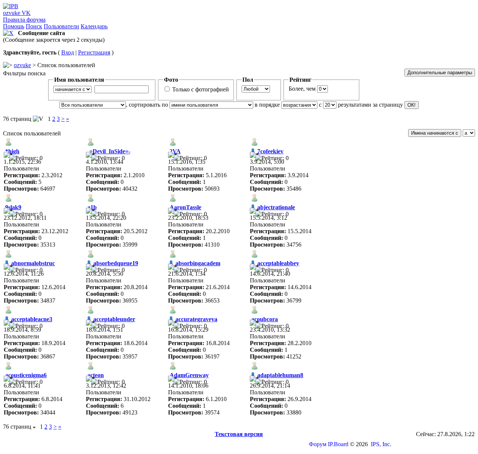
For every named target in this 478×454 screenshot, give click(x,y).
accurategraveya (196, 319)
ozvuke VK (17, 13)
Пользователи (61, 26)
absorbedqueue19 (115, 263)
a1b (92, 207)
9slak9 (13, 207)
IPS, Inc (380, 444)
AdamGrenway (189, 375)
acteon (95, 375)
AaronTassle (185, 207)
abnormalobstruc (33, 263)
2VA (175, 151)
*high (12, 151)
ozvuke (22, 65)
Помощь (13, 26)
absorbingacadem (198, 263)
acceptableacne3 (31, 319)
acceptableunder (114, 319)
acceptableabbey (278, 263)
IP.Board (338, 444)
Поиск (34, 26)
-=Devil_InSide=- (108, 151)
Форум (317, 444)
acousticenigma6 (26, 375)
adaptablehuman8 (280, 375)
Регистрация (94, 52)
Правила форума (24, 19)
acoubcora (264, 319)
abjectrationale (276, 207)
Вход (67, 52)
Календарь (94, 26)
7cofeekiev (270, 151)
